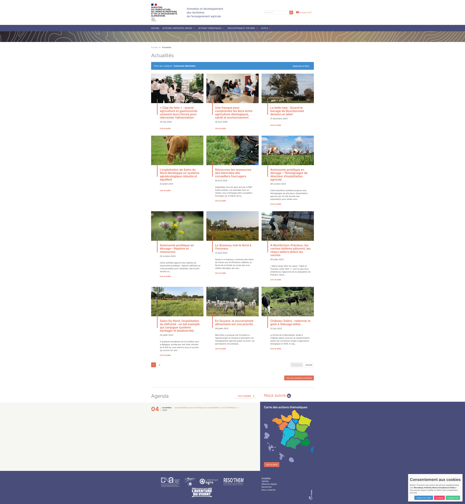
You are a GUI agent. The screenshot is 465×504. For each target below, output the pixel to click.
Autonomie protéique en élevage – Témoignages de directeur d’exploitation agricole (288, 174)
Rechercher (267, 487)
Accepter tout (452, 498)
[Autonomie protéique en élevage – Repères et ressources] (177, 226)
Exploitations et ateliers (241, 28)
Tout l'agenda (244, 396)
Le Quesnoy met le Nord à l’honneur (233, 247)
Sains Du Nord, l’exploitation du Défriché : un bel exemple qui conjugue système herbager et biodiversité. (180, 325)
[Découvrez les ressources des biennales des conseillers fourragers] (232, 150)
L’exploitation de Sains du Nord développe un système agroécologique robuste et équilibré (179, 174)
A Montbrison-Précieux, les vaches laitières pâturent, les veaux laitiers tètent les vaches (290, 250)
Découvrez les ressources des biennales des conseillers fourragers (233, 173)
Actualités (266, 478)
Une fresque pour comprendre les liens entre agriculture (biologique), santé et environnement (233, 112)
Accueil (155, 28)
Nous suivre (275, 395)
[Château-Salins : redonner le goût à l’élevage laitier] (288, 301)
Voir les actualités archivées (299, 378)
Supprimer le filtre (301, 66)
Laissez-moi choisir (423, 498)
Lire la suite (165, 128)
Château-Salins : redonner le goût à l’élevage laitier (290, 322)
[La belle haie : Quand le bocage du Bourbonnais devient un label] (288, 88)
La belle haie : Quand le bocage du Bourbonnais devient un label (287, 111)
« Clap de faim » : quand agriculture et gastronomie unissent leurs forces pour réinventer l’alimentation (178, 112)
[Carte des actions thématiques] (289, 436)
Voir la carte (271, 464)
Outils (264, 28)
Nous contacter (269, 490)
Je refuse (439, 498)
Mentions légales (269, 484)
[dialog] (435, 488)
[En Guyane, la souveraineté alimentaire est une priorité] (232, 301)
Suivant (309, 365)
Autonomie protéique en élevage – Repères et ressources (177, 249)
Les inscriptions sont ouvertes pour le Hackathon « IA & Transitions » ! (206, 407)
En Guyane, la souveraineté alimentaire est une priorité (234, 322)
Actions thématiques (209, 28)
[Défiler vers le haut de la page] (460, 499)
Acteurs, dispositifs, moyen (177, 28)
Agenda (265, 481)
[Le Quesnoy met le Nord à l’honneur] (232, 226)
